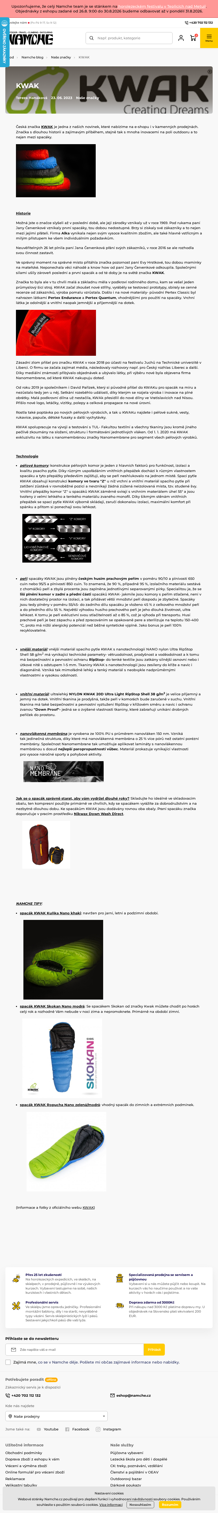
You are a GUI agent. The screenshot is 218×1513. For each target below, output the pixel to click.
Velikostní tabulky (21, 1485)
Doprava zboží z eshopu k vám (32, 1459)
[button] (209, 38)
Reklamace (15, 1479)
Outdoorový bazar (126, 1479)
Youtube (51, 1429)
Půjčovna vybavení (126, 1453)
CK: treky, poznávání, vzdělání (136, 1466)
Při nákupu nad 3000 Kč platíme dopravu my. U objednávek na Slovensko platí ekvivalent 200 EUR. (167, 1311)
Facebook (80, 1429)
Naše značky (61, 57)
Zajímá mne (24, 1362)
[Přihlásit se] (181, 37)
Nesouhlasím (140, 1505)
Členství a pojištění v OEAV (134, 1472)
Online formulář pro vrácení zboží (35, 1472)
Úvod (9, 57)
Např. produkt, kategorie (119, 38)
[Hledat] (92, 38)
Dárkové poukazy (125, 1485)
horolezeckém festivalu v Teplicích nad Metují (161, 6)
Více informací (111, 1505)
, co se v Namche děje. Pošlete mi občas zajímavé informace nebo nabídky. (96, 1362)
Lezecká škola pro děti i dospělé (138, 1459)
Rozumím (170, 1505)
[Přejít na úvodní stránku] (29, 38)
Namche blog (32, 57)
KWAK (88, 1207)
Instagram (112, 1429)
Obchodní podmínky (23, 1453)
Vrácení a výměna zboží (26, 1466)
